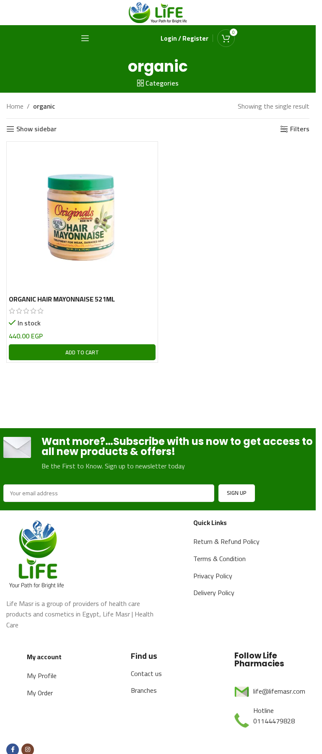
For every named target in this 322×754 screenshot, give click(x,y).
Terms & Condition (219, 558)
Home (14, 106)
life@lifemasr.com (279, 691)
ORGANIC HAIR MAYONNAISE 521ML (62, 299)
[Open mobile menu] (85, 38)
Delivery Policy (213, 592)
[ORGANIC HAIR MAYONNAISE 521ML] (82, 217)
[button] (82, 352)
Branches (144, 690)
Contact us (146, 673)
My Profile (42, 675)
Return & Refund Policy (226, 541)
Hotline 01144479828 (274, 716)
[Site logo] (158, 11)
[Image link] (37, 552)
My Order (40, 692)
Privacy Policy (212, 575)
